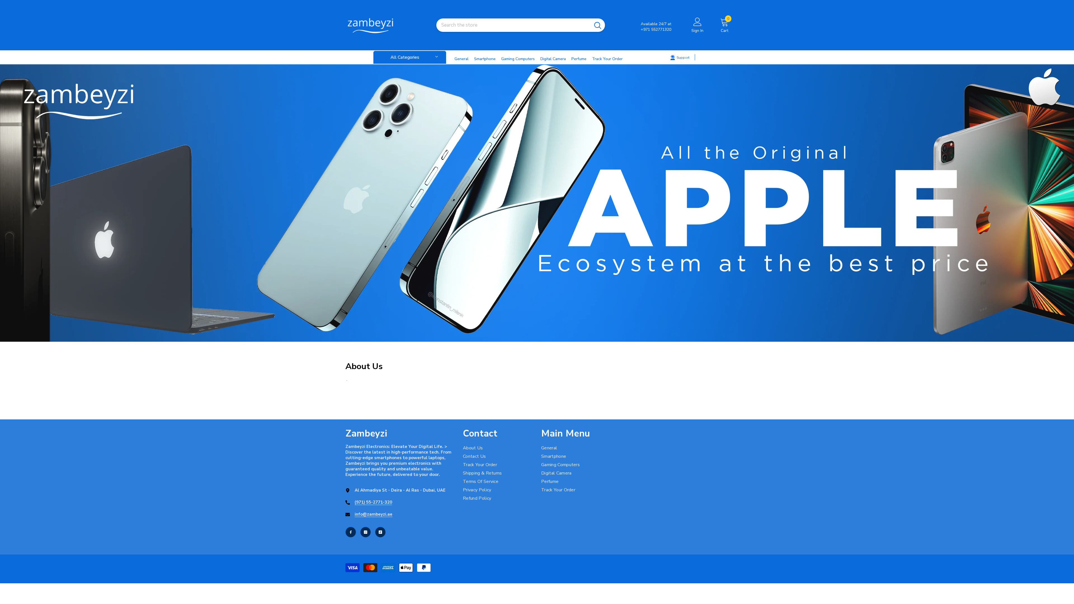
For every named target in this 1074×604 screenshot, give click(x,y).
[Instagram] (365, 532)
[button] (5, 203)
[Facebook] (350, 532)
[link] (537, 203)
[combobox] (513, 25)
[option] (537, 203)
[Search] (520, 25)
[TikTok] (380, 532)
